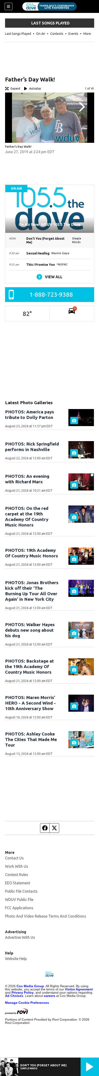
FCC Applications (19, 908)
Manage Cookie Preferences (27, 1002)
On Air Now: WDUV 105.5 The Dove (49, 224)
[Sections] (8, 6)
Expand (15, 88)
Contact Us (14, 858)
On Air (40, 34)
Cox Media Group (30, 986)
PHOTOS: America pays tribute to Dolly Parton (29, 414)
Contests (56, 34)
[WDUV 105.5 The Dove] (49, 6)
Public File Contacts (21, 891)
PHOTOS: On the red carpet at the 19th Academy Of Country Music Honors (26, 516)
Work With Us (16, 866)
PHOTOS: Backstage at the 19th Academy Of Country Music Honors (29, 666)
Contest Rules (16, 875)
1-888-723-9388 (51, 294)
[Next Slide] (81, 107)
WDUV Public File (19, 899)
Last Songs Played (18, 34)
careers (49, 996)
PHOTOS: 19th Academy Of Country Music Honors (31, 553)
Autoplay (35, 88)
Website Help (16, 958)
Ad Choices (14, 996)
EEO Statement (17, 883)
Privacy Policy (23, 992)
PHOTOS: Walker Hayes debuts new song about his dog (30, 630)
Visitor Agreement (79, 989)
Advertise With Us (20, 937)
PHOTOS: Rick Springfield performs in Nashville (32, 446)
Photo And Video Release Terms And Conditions (45, 916)
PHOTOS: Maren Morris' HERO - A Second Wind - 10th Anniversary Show (30, 703)
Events (73, 34)
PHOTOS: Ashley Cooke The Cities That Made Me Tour (31, 739)
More (87, 34)
